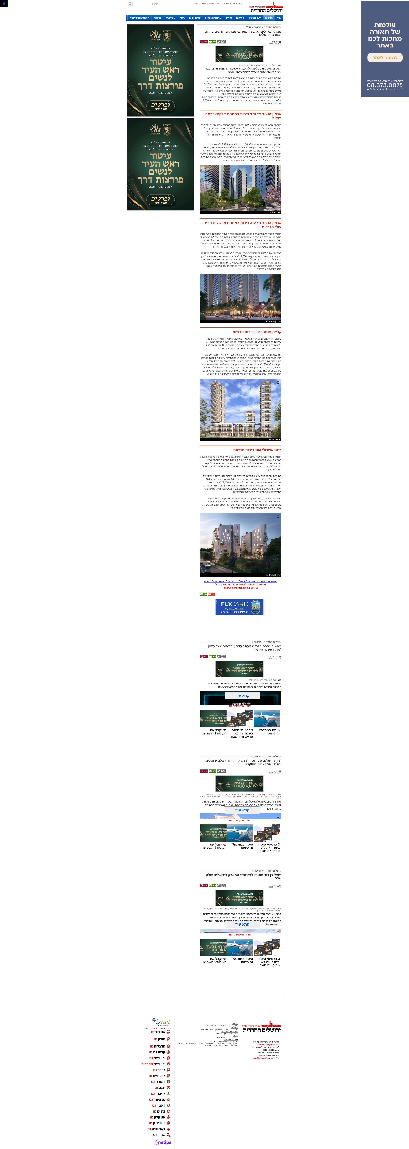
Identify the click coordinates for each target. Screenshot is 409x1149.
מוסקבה (251, 782)
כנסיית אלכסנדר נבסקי (226, 782)
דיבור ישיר (234, 1023)
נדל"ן (248, 27)
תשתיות (219, 1019)
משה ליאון (272, 666)
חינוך (236, 1015)
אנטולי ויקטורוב (241, 782)
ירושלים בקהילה (207, 1015)
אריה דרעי (263, 666)
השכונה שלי (254, 17)
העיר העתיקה (239, 780)
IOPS (202, 782)
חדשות (269, 17)
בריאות (158, 17)
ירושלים (273, 51)
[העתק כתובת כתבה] (221, 43)
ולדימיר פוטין (228, 780)
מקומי (235, 1011)
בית (279, 17)
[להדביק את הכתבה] (211, 581)
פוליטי (213, 1011)
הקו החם (217, 1031)
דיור (262, 51)
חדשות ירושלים (275, 782)
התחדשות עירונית (139, 17)
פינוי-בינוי (241, 51)
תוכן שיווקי (233, 1027)
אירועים (219, 1015)
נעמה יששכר (211, 782)
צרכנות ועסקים (213, 17)
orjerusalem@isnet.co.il (237, 573)
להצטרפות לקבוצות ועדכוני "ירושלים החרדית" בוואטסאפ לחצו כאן (240, 567)
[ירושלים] (266, 14)
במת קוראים (222, 1023)
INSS (279, 784)
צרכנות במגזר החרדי (218, 1027)
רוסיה (247, 780)
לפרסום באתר (200, 4)
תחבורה (228, 1019)
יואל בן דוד (233, 895)
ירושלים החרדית (272, 27)
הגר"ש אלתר (254, 666)
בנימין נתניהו (271, 780)
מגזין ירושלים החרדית (194, 1029)
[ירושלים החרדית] (261, 1021)
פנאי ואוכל (210, 1029)
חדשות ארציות (224, 1011)
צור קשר (170, 17)
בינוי (236, 1019)
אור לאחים (213, 895)
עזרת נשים (195, 17)
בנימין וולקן (261, 896)
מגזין (182, 17)
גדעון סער (262, 780)
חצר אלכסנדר (209, 780)
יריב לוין (218, 780)
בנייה (267, 51)
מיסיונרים (270, 896)
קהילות (240, 17)
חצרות (226, 1031)
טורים (228, 17)
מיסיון (267, 895)
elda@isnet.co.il (260, 1044)
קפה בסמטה (223, 895)
